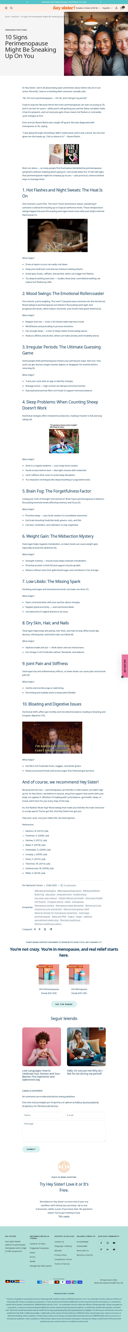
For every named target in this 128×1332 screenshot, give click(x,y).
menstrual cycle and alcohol (48, 909)
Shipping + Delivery (63, 1246)
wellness (88, 916)
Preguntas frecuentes (39, 1248)
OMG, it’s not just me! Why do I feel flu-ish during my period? (84, 1072)
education (50, 894)
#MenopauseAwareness (69, 890)
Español (106, 8)
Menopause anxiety (44, 905)
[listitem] (35, 929)
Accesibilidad (82, 1241)
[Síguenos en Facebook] (101, 1243)
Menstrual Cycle (93, 905)
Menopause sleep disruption (70, 905)
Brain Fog (39, 894)
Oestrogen (84, 912)
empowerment (64, 894)
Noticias (15, 16)
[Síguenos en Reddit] (114, 1249)
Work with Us (83, 1250)
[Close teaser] (122, 677)
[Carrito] (121, 8)
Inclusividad (82, 1246)
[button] (125, 666)
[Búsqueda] (11, 8)
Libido (67, 901)
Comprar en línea (37, 1243)
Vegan (79, 916)
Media (32, 1261)
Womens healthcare (70, 920)
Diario (32, 1252)
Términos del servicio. (47, 1106)
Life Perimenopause (49, 989)
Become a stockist (85, 1255)
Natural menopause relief (76, 909)
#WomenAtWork (91, 890)
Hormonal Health (94, 898)
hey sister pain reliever (46, 898)
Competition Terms (63, 1259)
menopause (78, 901)
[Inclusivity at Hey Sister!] (15, 1281)
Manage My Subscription (41, 1266)
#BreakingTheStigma (16, 30)
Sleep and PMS (59, 916)
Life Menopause (79, 989)
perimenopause (42, 916)
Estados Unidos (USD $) (87, 8)
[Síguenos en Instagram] (107, 1243)
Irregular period (55, 901)
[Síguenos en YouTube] (114, 1243)
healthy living (79, 894)
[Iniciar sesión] (116, 8)
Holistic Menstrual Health (71, 898)
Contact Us (59, 1241)
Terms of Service (62, 1264)
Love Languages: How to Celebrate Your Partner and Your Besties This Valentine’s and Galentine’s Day (41, 1075)
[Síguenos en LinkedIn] (107, 1249)
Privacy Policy (60, 1255)
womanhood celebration (47, 920)
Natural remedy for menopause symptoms (56, 912)
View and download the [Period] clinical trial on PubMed (70, 1310)
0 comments (70, 885)
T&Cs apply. (64, 1216)
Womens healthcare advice (48, 923)
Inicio (7, 16)
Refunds (58, 1250)
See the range (64, 1004)
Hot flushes (40, 901)
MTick (32, 1257)
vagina (71, 916)
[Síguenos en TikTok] (101, 1249)
